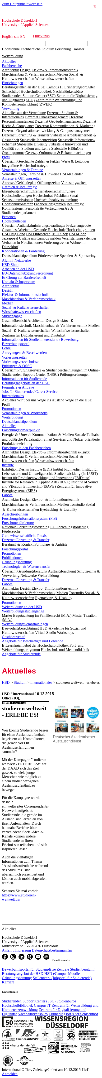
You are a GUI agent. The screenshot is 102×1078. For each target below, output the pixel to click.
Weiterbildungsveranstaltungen (25, 624)
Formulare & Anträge (18, 387)
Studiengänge (12, 316)
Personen (9, 217)
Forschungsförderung (18, 523)
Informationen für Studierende (24, 379)
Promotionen (11, 409)
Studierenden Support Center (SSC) (29, 1001)
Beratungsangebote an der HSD (26, 383)
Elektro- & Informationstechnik (25, 295)
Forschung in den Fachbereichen (26, 448)
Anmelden (10, 1074)
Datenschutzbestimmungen (52, 950)
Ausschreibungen (15, 514)
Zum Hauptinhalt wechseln (22, 4)
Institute (8, 465)
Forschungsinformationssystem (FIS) (29, 518)
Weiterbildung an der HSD (22, 607)
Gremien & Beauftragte (19, 187)
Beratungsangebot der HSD (22, 974)
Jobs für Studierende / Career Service (29, 392)
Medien (7, 303)
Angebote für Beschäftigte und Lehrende (32, 641)
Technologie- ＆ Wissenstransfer (26, 566)
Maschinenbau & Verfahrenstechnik (29, 299)
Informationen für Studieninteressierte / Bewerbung (40, 339)
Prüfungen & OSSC (17, 366)
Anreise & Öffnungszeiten (21, 178)
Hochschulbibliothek (17, 1005)
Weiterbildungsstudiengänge (23, 611)
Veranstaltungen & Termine (22, 170)
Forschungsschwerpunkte (21, 430)
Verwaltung (10, 108)
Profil (6, 157)
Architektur (10, 286)
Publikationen (12, 558)
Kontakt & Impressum (18, 282)
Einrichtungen (12, 83)
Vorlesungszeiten (14, 357)
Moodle (74, 974)
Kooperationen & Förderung (23, 251)
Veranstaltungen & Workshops (24, 413)
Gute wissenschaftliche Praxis (24, 536)
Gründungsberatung (17, 562)
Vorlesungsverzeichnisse (20, 362)
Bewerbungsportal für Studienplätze (29, 969)
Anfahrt (8, 950)
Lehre (6, 348)
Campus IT (42, 1005)
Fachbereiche (31, 49)
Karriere (8, 982)
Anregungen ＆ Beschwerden (24, 353)
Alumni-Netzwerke (16, 260)
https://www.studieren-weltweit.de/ (19, 897)
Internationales (13, 396)
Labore (7, 495)
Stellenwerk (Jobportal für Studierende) (62, 978)
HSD (6, 682)
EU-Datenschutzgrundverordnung (27, 273)
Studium (48, 49)
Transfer (78, 49)
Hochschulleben (14, 221)
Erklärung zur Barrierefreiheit (24, 277)
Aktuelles (9, 61)
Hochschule (11, 49)
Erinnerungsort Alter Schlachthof (73, 1014)
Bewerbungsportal (15, 344)
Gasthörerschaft (13, 637)
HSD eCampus (55, 974)
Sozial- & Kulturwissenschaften (25, 307)
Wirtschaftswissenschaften (21, 312)
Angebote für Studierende (21, 654)
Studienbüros (66, 1001)
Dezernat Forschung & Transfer (25, 540)
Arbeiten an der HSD (18, 269)
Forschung (63, 49)
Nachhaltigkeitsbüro (33, 1014)
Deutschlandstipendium (19, 421)
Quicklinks (41, 36)
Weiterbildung (12, 56)
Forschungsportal (15, 549)
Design (7, 290)
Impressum (23, 950)
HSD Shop (10, 265)
